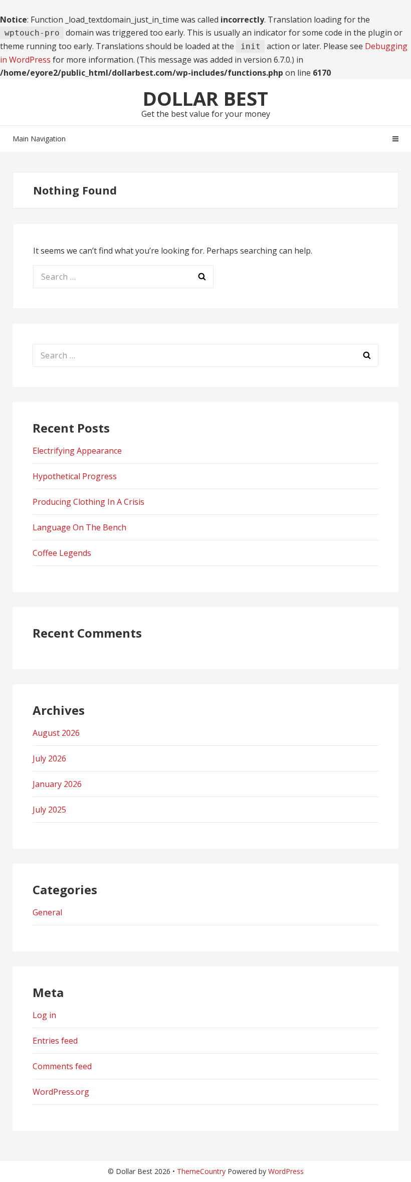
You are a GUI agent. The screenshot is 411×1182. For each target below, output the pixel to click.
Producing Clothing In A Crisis (88, 501)
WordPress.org (61, 1091)
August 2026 (56, 732)
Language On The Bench (79, 527)
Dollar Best (205, 98)
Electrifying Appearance (77, 450)
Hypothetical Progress (75, 476)
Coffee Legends (62, 552)
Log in (44, 1015)
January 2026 (57, 784)
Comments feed (62, 1066)
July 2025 (49, 809)
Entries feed (55, 1040)
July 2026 (49, 758)
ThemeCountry (201, 1171)
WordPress (286, 1171)
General (47, 912)
